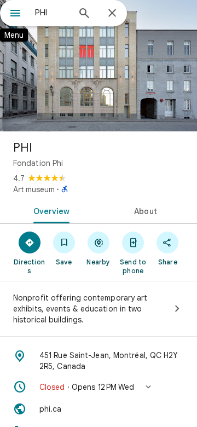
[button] (98, 387)
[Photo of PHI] (98, 65)
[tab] (49, 210)
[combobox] (52, 12)
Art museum (34, 189)
